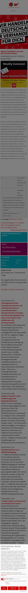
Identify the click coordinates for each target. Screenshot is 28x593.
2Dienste (7, 583)
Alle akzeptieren (23, 588)
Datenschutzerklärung (6, 574)
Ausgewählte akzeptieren (13, 588)
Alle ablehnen (4, 588)
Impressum (3, 575)
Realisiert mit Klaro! (23, 591)
